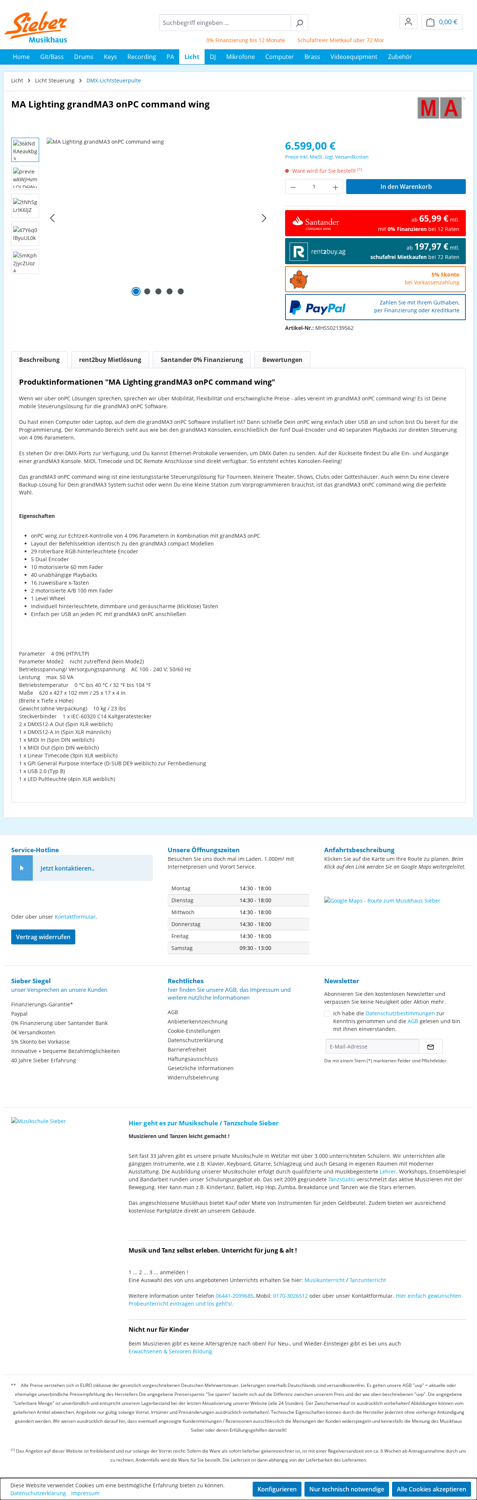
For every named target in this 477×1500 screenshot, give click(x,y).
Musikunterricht (324, 1280)
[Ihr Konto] (408, 21)
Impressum (85, 1493)
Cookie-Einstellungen (194, 1030)
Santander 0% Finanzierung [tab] (202, 360)
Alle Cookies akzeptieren (431, 1489)
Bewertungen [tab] (282, 360)
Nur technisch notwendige (346, 1489)
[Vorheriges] (52, 218)
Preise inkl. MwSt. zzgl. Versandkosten (327, 156)
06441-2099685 (234, 1295)
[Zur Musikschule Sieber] (38, 1115)
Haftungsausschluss (193, 1058)
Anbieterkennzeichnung (198, 1021)
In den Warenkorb (406, 186)
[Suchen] (299, 22)
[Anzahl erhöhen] (336, 186)
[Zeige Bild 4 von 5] (170, 291)
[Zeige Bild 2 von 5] (147, 291)
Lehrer (388, 1171)
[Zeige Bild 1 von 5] (136, 291)
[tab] (39, 359)
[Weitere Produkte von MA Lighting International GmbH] (441, 110)
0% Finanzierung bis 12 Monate (231, 40)
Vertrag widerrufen (43, 937)
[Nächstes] (264, 218)
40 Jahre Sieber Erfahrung (43, 1060)
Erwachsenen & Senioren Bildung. (171, 1351)
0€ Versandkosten (33, 1032)
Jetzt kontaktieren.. (67, 868)
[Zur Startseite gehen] (36, 26)
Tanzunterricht (368, 1280)
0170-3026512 (290, 1295)
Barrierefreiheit (187, 1049)
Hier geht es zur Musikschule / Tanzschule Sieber (204, 1123)
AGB (173, 1012)
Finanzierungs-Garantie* (42, 1004)
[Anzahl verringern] (293, 186)
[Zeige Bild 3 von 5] (158, 291)
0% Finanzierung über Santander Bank (59, 1022)
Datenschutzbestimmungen (400, 1013)
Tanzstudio (341, 1179)
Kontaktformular (75, 916)
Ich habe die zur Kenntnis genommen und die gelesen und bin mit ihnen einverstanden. (396, 1021)
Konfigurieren (277, 1489)
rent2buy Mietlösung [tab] (110, 360)
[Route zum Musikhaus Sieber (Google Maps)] (395, 915)
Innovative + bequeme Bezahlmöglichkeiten (65, 1050)
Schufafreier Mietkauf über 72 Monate (331, 40)
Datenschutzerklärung (195, 1040)
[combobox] (225, 22)
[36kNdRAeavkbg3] (158, 218)
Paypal (19, 1013)
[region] (141, 218)
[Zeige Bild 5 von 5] (181, 291)
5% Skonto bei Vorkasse (40, 1041)
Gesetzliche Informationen (201, 1068)
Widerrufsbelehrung (193, 1077)
